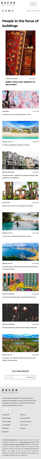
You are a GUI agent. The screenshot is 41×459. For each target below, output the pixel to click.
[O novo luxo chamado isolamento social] (20, 221)
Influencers (5, 431)
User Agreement (24, 442)
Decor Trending (6, 421)
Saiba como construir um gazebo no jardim (17, 206)
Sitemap (22, 428)
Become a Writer (25, 418)
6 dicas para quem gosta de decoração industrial (19, 327)
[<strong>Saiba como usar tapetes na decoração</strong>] (21, 53)
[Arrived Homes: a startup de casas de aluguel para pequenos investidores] (20, 160)
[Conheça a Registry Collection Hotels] (20, 130)
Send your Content (25, 421)
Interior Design (6, 418)
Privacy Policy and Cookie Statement (15, 444)
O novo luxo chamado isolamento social (16, 236)
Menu (33, 4)
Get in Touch (24, 425)
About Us (23, 414)
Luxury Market (6, 425)
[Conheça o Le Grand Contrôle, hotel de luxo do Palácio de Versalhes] (20, 343)
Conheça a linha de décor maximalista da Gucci (19, 297)
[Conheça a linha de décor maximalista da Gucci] (20, 282)
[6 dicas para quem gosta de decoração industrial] (20, 313)
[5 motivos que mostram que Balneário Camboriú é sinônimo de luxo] (20, 252)
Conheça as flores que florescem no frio (16, 114)
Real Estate (5, 428)
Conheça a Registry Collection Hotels (15, 145)
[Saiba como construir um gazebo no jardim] (20, 191)
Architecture (5, 414)
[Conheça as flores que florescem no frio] (20, 100)
